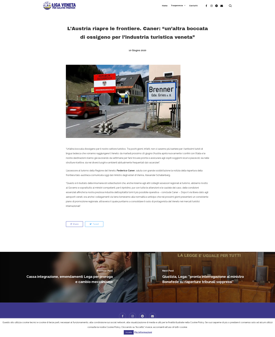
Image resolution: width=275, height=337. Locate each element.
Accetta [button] (128, 332)
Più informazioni (143, 332)
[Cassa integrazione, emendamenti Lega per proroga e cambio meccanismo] (69, 277)
